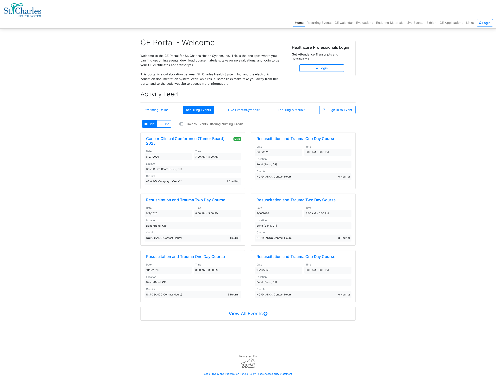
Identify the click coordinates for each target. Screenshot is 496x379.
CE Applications (451, 23)
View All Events (246, 313)
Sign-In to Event (339, 110)
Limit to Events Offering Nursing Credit (214, 124)
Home (300, 22)
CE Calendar (344, 23)
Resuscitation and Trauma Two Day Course (185, 200)
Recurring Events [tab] (198, 110)
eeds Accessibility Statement (275, 373)
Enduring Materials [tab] (291, 110)
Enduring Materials (389, 23)
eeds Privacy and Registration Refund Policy (230, 373)
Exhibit (431, 23)
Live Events (414, 23)
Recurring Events (319, 23)
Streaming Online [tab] (156, 110)
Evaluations (364, 23)
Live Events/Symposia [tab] (244, 110)
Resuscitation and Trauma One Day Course (296, 138)
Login (485, 23)
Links (470, 23)
